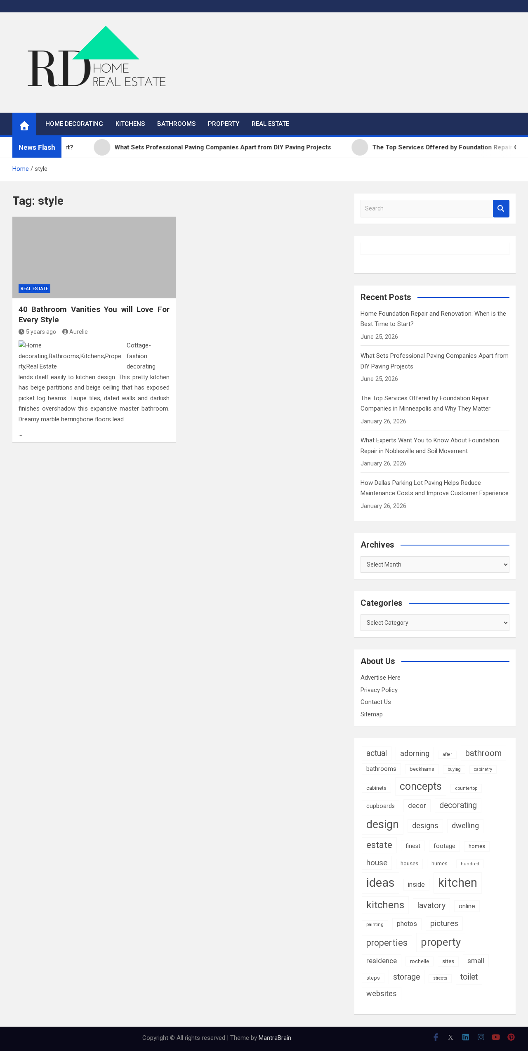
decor (417, 805)
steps (373, 978)
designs (425, 825)
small (475, 961)
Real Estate (270, 124)
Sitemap (372, 714)
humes (439, 863)
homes (477, 846)
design (382, 824)
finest (412, 846)
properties (387, 943)
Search (501, 208)
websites (381, 993)
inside (416, 884)
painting (375, 924)
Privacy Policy (379, 690)
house (376, 862)
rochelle (419, 961)
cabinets (376, 788)
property (441, 942)
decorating (458, 805)
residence (381, 961)
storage (406, 977)
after (447, 754)
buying (454, 769)
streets (440, 978)
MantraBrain (275, 1038)
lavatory (431, 905)
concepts (421, 786)
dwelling (465, 825)
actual (376, 753)
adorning (414, 753)
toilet (469, 977)
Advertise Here (381, 677)
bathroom (483, 753)
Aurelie (78, 331)
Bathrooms (176, 124)
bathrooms (381, 768)
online (467, 906)
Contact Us (376, 702)
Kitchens (130, 124)
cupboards (380, 806)
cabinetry (483, 769)
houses (409, 863)
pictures (444, 923)
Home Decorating (74, 124)
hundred (470, 864)
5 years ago (41, 331)
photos (407, 924)
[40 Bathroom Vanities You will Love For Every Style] (94, 257)
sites (448, 961)
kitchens (385, 905)
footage (444, 846)
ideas (380, 883)
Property (223, 124)
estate (379, 845)
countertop (466, 788)
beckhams (422, 769)
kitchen (457, 883)
